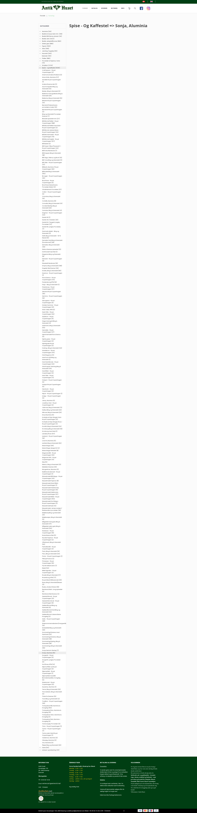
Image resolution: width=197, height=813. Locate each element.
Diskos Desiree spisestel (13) (51, 249)
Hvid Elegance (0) (48, 355)
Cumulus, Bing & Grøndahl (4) (52, 210)
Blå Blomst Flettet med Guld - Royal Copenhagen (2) (51, 127)
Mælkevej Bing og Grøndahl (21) (51, 514)
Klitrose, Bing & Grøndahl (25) (52, 412)
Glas (43, 49)
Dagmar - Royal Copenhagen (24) (52, 214)
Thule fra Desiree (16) (49, 696)
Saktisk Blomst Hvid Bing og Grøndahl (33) (51, 611)
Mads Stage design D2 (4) (51, 448)
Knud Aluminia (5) (48, 415)
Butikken (114, 8)
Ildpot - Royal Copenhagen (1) (52, 394)
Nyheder (104, 8)
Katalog (94, 8)
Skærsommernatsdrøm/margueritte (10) (52, 624)
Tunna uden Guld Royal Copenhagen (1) (49, 734)
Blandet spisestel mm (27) (51, 119)
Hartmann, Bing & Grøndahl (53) (51, 327)
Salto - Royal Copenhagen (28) (51, 620)
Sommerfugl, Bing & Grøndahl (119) (52, 647)
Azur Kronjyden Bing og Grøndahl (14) (50, 88)
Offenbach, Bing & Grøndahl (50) (51, 543)
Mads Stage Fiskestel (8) (50, 450)
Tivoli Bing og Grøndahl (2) (51, 699)
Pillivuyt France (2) (48, 559)
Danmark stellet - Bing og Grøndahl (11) (50, 232)
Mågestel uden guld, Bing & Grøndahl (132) (51, 527)
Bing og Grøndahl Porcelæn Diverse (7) (51, 115)
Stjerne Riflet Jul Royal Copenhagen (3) (49, 668)
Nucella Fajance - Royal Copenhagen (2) (50, 539)
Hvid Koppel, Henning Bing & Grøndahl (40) (51, 367)
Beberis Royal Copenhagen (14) (51, 102)
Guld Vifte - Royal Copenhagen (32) (48, 313)
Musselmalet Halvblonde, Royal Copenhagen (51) (50, 489)
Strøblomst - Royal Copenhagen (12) (48, 683)
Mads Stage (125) (48, 446)
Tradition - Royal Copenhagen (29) (52, 702)
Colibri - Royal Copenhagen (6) (51, 193)
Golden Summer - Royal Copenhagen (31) (50, 306)
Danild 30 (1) (46, 217)
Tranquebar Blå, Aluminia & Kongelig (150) (51, 707)
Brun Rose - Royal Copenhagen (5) (48, 182)
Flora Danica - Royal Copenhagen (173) (49, 279)
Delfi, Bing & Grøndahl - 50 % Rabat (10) (51, 237)
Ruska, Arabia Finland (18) (50, 587)
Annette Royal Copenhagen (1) (51, 81)
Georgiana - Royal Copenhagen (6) (48, 302)
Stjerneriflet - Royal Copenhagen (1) (48, 672)
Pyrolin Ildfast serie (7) (49, 566)
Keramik (45, 53)
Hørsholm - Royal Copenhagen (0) (48, 390)
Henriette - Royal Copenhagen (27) (48, 331)
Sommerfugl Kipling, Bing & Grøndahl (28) (51, 642)
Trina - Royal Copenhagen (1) (52, 726)
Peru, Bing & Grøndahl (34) (51, 554)
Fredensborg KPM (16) (49, 282)
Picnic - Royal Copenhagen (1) (52, 556)
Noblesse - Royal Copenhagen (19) (48, 532)
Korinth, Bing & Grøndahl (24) (51, 426)
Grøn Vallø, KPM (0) (48, 310)
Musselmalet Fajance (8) (50, 481)
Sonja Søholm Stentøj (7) (50, 650)
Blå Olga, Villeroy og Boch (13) (52, 158)
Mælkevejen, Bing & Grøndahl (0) (52, 518)
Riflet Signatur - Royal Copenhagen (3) (49, 572)
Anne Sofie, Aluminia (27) (50, 77)
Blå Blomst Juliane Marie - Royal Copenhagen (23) (50, 131)
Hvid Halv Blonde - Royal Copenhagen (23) (50, 363)
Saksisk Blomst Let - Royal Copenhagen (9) (50, 602)
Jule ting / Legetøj (48, 51)
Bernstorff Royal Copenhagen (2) (52, 111)
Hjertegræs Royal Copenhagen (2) (48, 345)
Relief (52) (45, 568)
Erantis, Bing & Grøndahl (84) (51, 271)
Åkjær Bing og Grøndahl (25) (51, 745)
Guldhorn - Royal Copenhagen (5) (48, 318)
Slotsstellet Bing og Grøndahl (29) (51, 629)
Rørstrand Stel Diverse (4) (50, 594)
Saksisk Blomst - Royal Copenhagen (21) (49, 597)
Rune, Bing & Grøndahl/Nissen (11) (52, 583)
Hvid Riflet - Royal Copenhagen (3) (48, 372)
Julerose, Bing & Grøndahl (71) (52, 407)
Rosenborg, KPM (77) (49, 577)
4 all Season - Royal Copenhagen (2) (48, 71)
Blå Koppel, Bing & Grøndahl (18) (51, 154)
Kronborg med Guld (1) (49, 431)
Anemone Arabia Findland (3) (52, 75)
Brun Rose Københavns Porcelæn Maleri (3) (50, 186)
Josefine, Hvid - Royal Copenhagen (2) (49, 404)
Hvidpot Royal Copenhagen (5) (51, 386)
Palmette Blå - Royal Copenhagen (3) (49, 548)
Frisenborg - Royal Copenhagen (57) (48, 288)
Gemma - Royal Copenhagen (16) (52, 297)
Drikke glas (45, 44)
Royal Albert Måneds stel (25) (52, 580)
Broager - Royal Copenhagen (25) (52, 177)
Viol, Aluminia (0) (47, 743)
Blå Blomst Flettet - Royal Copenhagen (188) (50, 122)
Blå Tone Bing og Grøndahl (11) (52, 160)
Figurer (44, 46)
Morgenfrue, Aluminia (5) (50, 469)
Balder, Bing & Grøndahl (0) (51, 91)
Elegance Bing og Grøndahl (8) (51, 255)
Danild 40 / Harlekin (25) (50, 220)
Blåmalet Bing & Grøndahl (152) (50, 173)
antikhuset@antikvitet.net (75, 811)
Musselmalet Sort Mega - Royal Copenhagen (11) (50, 502)
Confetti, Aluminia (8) (49, 201)
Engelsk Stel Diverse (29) (50, 268)
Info (122, 8)
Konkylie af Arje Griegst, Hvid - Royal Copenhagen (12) (52, 418)
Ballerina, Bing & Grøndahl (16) (52, 98)
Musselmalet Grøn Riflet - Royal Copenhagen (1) (50, 484)
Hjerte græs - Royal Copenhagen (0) (48, 340)
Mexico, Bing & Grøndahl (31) (51, 464)
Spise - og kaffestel (48, 68)
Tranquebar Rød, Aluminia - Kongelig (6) (51, 720)
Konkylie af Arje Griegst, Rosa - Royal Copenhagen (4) (52, 423)
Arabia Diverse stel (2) (49, 84)
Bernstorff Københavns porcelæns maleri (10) (49, 106)
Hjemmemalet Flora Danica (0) (51, 336)
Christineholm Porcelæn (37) (51, 189)
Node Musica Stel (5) (49, 535)
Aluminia (45, 31)
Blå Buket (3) (46, 144)
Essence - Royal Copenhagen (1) (52, 274)
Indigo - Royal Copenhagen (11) (51, 397)
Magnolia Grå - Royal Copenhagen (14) (49, 459)
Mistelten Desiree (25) (49, 467)
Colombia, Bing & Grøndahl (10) (51, 197)
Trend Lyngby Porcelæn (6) (51, 724)
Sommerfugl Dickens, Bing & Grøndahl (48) (51, 638)
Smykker (45, 65)
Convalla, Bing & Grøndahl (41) (52, 203)
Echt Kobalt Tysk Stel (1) (49, 252)
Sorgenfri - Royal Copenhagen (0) (48, 656)
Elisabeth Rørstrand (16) (50, 263)
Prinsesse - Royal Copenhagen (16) (48, 562)
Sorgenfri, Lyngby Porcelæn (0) (51, 661)
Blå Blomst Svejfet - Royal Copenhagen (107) (50, 140)
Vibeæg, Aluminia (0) (49, 740)
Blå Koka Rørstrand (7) (49, 151)
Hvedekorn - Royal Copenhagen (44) (48, 352)
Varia (44, 748)
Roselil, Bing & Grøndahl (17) (51, 575)
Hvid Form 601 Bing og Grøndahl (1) (49, 358)
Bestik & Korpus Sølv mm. (50, 34)
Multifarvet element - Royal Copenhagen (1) (51, 473)
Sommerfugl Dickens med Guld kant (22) (51, 633)
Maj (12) (44, 462)
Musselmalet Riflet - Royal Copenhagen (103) (50, 498)
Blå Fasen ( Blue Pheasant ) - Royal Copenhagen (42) (51, 147)
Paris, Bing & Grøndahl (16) (51, 551)
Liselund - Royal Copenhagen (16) (52, 437)
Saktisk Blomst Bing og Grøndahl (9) (49, 606)
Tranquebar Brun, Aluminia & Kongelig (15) (51, 711)
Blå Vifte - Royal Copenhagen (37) (52, 164)
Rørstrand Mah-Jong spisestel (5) (52, 590)
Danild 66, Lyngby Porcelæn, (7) (51, 228)
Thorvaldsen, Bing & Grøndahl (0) (52, 693)
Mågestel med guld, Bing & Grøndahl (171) (51, 523)
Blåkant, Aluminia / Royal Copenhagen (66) (50, 168)
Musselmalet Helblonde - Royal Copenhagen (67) (50, 493)
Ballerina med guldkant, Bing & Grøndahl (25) (52, 95)
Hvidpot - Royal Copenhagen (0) (52, 381)
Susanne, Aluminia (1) (49, 687)
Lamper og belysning (49, 750)
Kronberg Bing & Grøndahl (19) (52, 429)
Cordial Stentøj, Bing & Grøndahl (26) (49, 207)
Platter (44, 58)
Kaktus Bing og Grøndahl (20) (52, 410)
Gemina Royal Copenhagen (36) (51, 293)
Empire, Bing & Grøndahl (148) (52, 266)
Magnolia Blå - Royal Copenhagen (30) (49, 454)
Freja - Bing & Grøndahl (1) (51, 285)
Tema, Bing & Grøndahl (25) (51, 689)
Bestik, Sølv (45, 39)
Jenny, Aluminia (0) (48, 400)
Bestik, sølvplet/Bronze (49, 41)
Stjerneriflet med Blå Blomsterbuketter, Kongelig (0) (51, 678)
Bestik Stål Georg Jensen (50, 36)
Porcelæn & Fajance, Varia (51, 61)
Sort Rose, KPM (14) (48, 664)
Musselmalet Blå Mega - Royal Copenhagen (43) (52, 477)
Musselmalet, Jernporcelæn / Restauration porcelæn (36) (52, 509)
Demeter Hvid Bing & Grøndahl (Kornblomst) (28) (52, 241)
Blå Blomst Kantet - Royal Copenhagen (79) (50, 136)
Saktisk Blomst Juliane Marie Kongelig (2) (51, 615)
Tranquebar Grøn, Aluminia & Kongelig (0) (51, 716)
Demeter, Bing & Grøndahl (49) (51, 246)
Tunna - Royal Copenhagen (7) (51, 730)
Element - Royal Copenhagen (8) (52, 260)
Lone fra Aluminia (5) (49, 441)
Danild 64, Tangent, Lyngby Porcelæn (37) (51, 223)
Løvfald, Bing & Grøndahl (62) (51, 443)
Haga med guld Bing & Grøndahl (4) (49, 322)
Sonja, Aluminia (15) (48, 653)
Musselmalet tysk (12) (49, 506)
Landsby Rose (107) (48, 434)
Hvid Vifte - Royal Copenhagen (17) (48, 377)
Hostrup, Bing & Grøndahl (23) (52, 348)
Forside (85, 8)
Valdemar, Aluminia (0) (50, 738)
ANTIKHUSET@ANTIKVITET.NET (51, 783)
